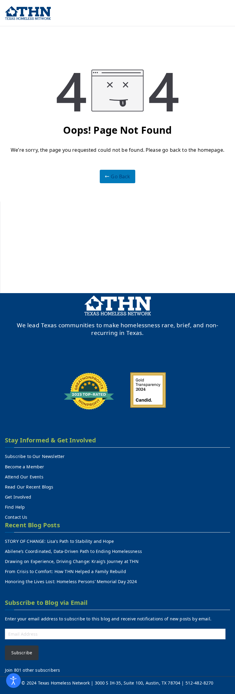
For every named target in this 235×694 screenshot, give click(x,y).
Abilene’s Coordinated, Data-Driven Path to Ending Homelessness (73, 551)
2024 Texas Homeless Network (59, 683)
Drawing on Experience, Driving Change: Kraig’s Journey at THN (72, 561)
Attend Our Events (24, 477)
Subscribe (21, 653)
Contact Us (16, 517)
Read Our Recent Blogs (29, 487)
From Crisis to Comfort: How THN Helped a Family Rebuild (65, 571)
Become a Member (24, 467)
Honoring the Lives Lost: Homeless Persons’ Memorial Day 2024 (71, 581)
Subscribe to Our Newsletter (35, 456)
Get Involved (18, 497)
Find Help (15, 507)
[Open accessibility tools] (13, 680)
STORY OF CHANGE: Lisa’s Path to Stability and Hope (59, 541)
